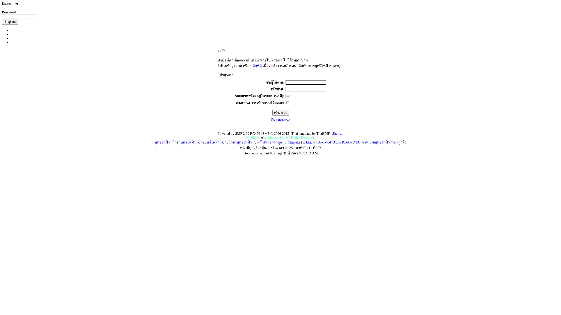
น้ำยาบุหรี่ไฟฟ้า (184, 142)
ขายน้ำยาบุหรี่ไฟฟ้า (237, 142)
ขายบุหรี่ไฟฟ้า (209, 142)
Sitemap (337, 133)
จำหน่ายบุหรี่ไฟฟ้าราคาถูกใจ (384, 142)
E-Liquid (309, 142)
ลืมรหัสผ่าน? (280, 120)
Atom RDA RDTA (346, 142)
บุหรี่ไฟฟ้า (162, 142)
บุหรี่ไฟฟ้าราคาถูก (268, 142)
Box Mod (324, 142)
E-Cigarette (292, 142)
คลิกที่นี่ (256, 66)
